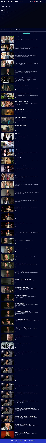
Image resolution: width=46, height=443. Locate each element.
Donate (36, 1)
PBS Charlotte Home (32, 440)
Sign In (41, 1)
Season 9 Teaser (17, 133)
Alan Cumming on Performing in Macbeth (21, 319)
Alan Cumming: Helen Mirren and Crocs (21, 263)
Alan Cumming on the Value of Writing (21, 295)
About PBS (16, 440)
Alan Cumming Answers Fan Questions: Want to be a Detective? (24, 359)
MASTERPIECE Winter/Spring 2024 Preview (21, 101)
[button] (44, 1)
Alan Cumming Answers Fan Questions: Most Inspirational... (24, 392)
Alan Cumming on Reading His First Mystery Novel (22, 311)
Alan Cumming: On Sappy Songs (20, 206)
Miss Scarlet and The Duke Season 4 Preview (21, 85)
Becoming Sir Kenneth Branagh (19, 335)
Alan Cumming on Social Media (19, 303)
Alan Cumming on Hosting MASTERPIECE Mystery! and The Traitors (25, 77)
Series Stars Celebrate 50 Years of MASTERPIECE (22, 173)
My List (21, 1)
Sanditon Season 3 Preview (19, 157)
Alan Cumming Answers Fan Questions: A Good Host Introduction (25, 416)
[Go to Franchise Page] (23, 6)
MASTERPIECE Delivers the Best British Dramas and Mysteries (24, 44)
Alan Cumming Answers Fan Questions (21, 165)
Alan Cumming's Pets (18, 149)
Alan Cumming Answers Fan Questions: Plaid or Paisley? (23, 384)
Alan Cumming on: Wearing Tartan (20, 222)
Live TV (13, 1)
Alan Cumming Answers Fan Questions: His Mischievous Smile (24, 400)
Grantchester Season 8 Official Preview (21, 125)
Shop (32, 1)
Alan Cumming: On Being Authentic (20, 230)
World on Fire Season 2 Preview (19, 109)
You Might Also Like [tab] (36, 32)
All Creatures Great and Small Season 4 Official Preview (23, 93)
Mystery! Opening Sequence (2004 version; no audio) (23, 343)
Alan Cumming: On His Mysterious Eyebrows (21, 271)
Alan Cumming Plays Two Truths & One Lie (21, 287)
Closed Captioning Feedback (17, 29)
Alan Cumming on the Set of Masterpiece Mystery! (22, 424)
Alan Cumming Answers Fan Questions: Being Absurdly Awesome (25, 408)
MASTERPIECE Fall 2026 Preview (19, 36)
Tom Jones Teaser (17, 141)
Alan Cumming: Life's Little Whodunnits (21, 214)
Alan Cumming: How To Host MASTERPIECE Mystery (23, 279)
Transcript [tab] (17, 32)
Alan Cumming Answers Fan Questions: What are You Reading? (24, 351)
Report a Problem (10, 29)
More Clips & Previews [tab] (26, 32)
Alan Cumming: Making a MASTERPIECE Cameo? (22, 327)
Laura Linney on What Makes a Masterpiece (21, 432)
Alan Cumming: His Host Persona (20, 255)
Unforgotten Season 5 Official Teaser (20, 117)
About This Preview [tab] (10, 32)
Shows (17, 1)
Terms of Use (25, 440)
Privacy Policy (20, 440)
